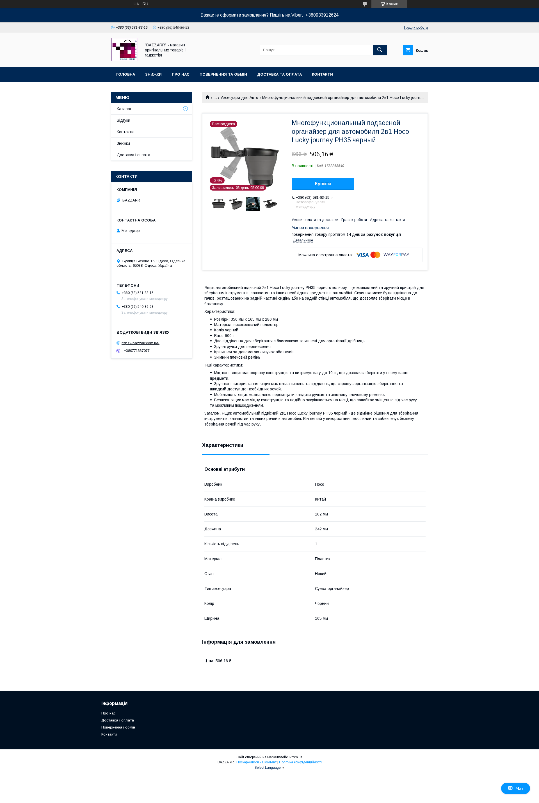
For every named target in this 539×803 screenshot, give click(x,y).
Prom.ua (296, 757)
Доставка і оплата (133, 155)
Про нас (180, 74)
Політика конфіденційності (300, 762)
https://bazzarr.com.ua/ (140, 343)
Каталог (124, 109)
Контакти (322, 74)
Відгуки (123, 120)
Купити (323, 183)
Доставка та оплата (279, 74)
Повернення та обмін (223, 74)
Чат (519, 788)
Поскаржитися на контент (256, 762)
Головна (125, 74)
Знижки (153, 74)
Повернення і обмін (118, 727)
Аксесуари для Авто (239, 97)
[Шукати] (380, 50)
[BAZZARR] (124, 60)
